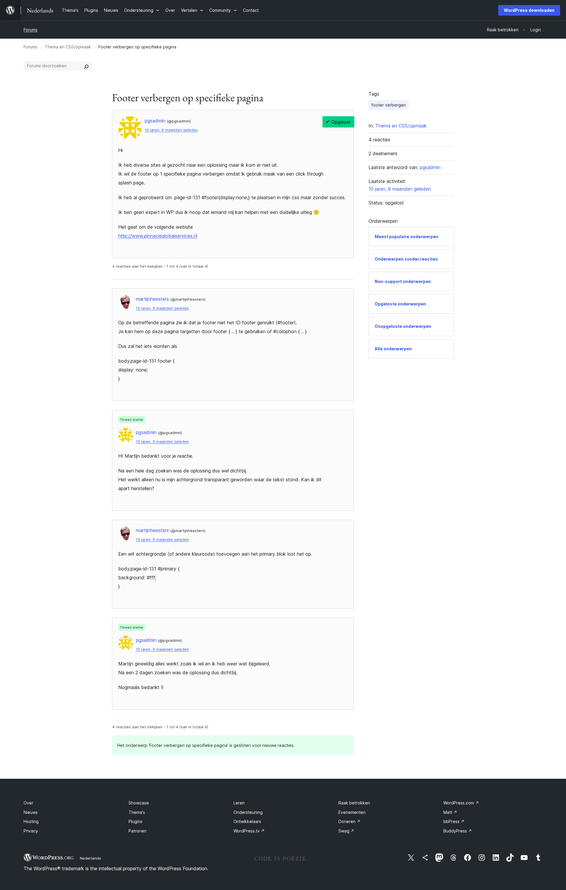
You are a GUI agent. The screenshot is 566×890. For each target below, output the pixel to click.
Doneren (349, 821)
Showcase (139, 802)
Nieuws (31, 812)
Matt (450, 812)
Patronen (138, 830)
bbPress (454, 821)
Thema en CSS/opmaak (68, 46)
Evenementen (352, 812)
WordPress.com (461, 802)
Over (28, 802)
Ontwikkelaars (247, 821)
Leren (239, 802)
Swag (346, 830)
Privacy (31, 830)
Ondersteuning (248, 812)
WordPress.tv (249, 830)
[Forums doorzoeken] (86, 66)
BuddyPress (457, 830)
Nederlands (90, 858)
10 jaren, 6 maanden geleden (171, 130)
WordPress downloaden (529, 10)
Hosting (31, 821)
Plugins (135, 821)
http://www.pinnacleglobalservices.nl (157, 236)
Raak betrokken (354, 802)
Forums (30, 29)
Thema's (137, 812)
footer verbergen (388, 104)
